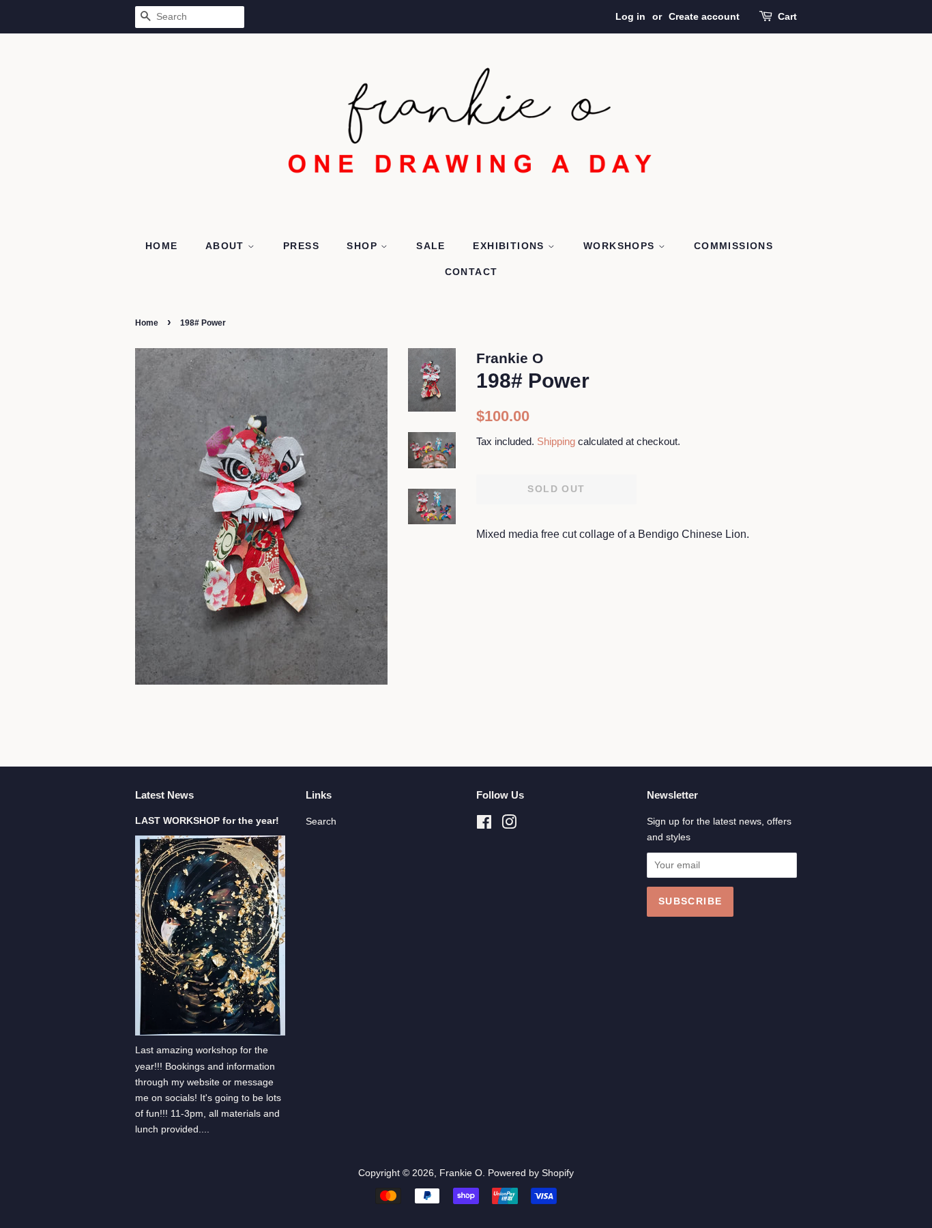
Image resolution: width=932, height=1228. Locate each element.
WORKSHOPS (620, 245)
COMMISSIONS (733, 245)
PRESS (301, 245)
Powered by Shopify (531, 1173)
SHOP (364, 245)
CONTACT (471, 271)
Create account (704, 16)
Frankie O (460, 1173)
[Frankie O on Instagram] (508, 825)
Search (321, 821)
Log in (630, 16)
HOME (161, 245)
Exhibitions (510, 245)
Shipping (556, 441)
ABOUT (226, 245)
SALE (431, 245)
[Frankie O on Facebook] (484, 825)
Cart (787, 16)
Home (146, 323)
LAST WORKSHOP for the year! (207, 821)
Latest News (164, 795)
